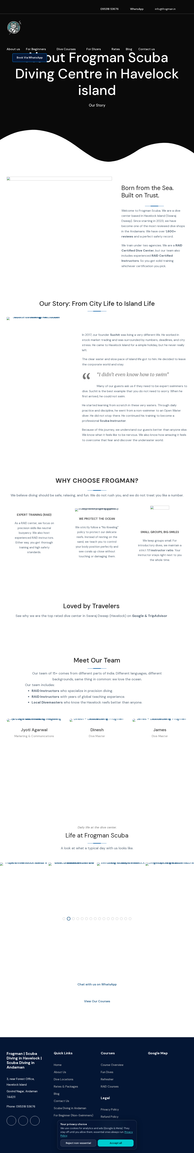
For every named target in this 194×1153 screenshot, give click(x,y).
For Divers (93, 49)
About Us (60, 1072)
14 (121, 918)
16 (130, 918)
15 (125, 918)
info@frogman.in (165, 9)
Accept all (116, 1143)
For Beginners (36, 49)
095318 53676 (109, 9)
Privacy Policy (110, 1109)
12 (112, 918)
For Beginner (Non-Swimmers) (73, 1115)
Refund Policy (109, 1117)
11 (108, 918)
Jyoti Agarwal (34, 730)
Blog (129, 49)
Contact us (146, 49)
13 (117, 918)
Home (58, 1065)
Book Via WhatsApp (30, 57)
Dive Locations (63, 1079)
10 (103, 918)
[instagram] (186, 9)
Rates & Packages (66, 1086)
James (159, 730)
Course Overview (112, 1065)
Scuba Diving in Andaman (70, 1108)
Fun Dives (107, 1072)
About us (13, 49)
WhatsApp (137, 9)
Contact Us (61, 1101)
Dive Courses (66, 49)
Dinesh (97, 730)
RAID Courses (110, 1086)
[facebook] (181, 9)
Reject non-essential (78, 1143)
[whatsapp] (35, 1120)
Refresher (107, 1079)
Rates (116, 49)
